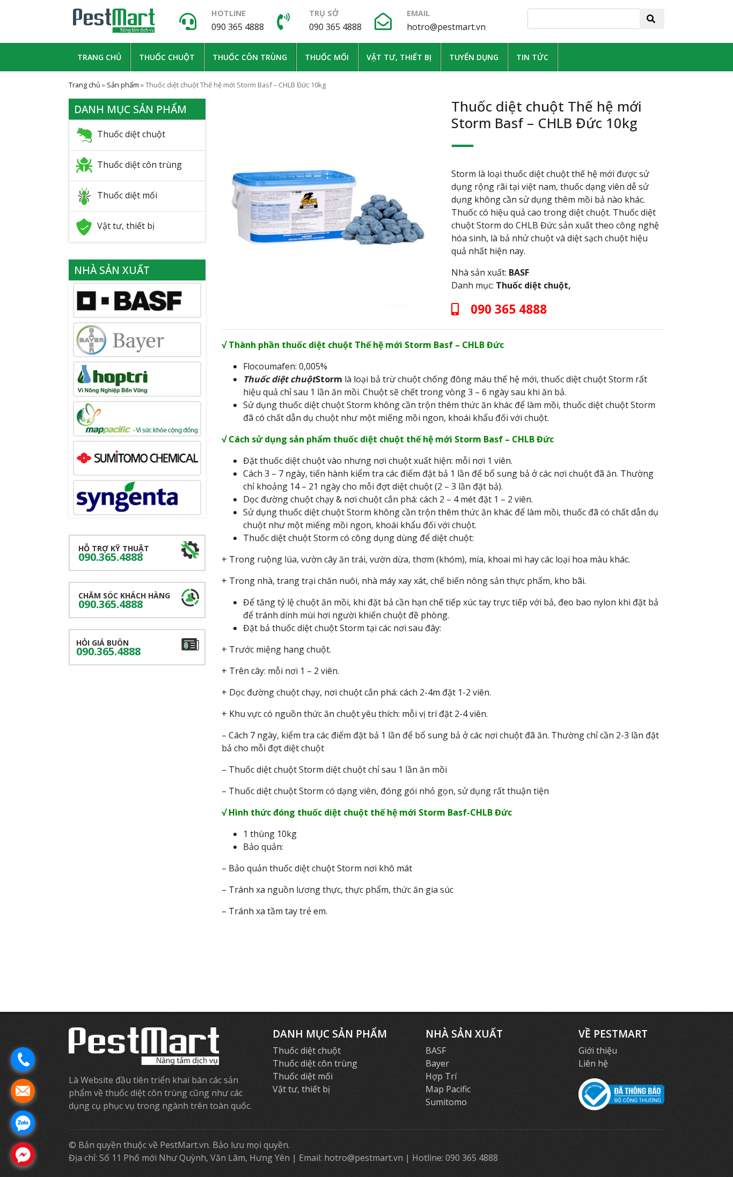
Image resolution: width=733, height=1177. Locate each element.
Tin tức (532, 57)
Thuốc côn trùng (249, 57)
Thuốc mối (327, 57)
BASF (519, 272)
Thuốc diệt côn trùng (139, 165)
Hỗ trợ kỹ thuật (113, 553)
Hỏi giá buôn (108, 648)
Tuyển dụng (474, 57)
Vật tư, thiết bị (398, 57)
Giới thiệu (597, 1050)
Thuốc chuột (167, 57)
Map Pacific (448, 1089)
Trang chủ (99, 57)
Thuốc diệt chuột (532, 285)
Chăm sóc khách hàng (124, 600)
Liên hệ (593, 1063)
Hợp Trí (441, 1076)
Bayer (437, 1063)
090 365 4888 (237, 27)
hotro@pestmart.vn (446, 27)
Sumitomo (446, 1102)
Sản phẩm (123, 85)
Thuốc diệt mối (127, 196)
